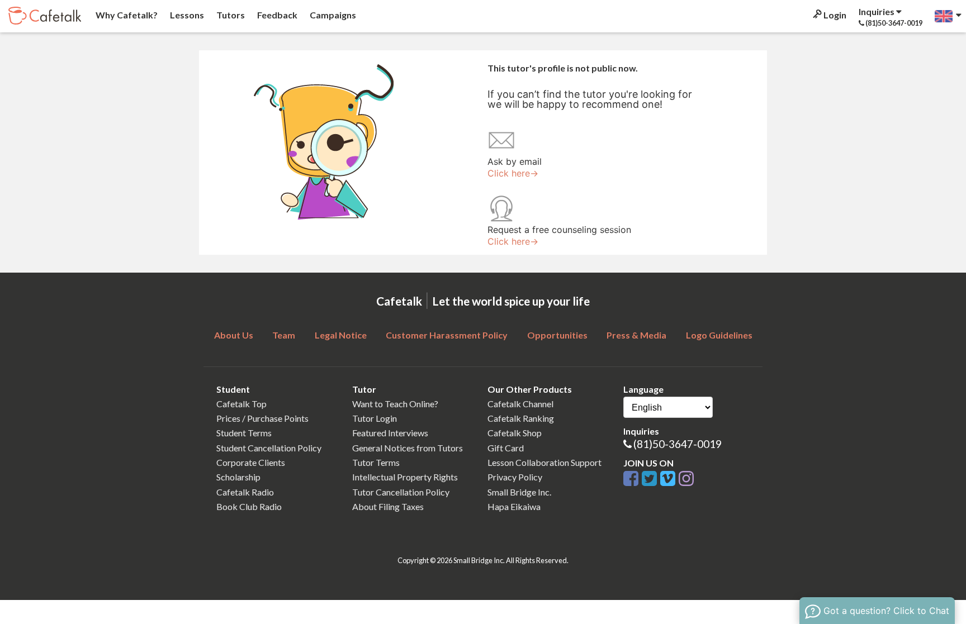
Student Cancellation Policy (268, 447)
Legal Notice (341, 335)
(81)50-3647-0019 (677, 443)
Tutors (230, 14)
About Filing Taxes (388, 506)
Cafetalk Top (241, 403)
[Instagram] (686, 479)
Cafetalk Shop (514, 432)
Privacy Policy (514, 476)
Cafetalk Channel (520, 403)
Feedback (276, 14)
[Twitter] (651, 479)
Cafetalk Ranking (520, 418)
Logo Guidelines (719, 335)
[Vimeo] (669, 479)
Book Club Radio (249, 506)
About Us (233, 335)
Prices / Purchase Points (262, 418)
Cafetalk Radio (245, 492)
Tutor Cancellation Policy (400, 492)
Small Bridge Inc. (519, 492)
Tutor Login (374, 418)
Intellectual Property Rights (405, 476)
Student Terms (244, 432)
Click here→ (512, 173)
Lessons (186, 14)
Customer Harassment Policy (447, 335)
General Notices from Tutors (407, 447)
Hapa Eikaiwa (514, 506)
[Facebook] (632, 479)
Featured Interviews (390, 432)
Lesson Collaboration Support (544, 462)
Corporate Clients (250, 462)
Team (283, 335)
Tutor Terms (376, 462)
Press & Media (636, 335)
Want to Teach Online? (395, 403)
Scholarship (238, 476)
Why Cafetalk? (126, 14)
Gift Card (505, 447)
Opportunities (557, 335)
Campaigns (332, 14)
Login (834, 14)
